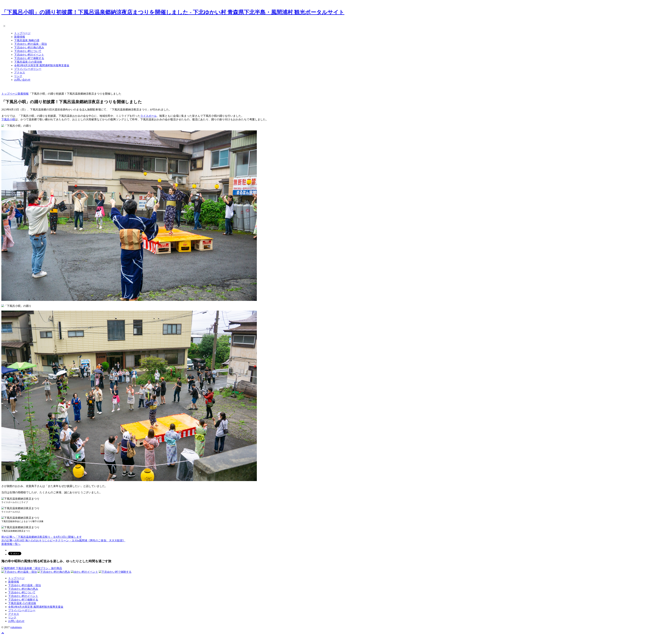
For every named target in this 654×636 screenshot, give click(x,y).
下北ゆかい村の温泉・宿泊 (30, 43)
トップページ (22, 33)
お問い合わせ (22, 79)
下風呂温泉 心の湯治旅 (28, 61)
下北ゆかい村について (27, 51)
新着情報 (19, 36)
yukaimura (16, 627)
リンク (18, 76)
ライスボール (148, 115)
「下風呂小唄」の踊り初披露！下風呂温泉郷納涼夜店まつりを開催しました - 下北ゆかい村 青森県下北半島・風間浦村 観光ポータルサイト (172, 12)
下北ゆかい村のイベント (29, 54)
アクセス (19, 72)
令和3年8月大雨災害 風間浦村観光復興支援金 (41, 65)
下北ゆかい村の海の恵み (29, 47)
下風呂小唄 (8, 119)
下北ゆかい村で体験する (29, 58)
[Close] (4, 26)
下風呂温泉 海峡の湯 (26, 40)
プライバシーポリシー (27, 69)
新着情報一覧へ (10, 544)
